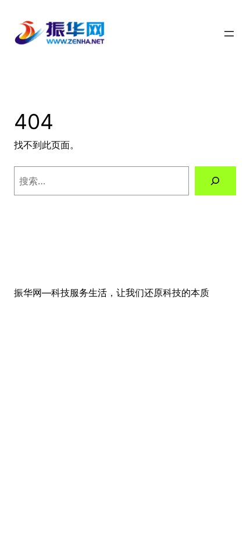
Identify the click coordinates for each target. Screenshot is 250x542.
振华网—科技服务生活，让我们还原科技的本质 (111, 292)
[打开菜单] (229, 34)
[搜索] (215, 180)
